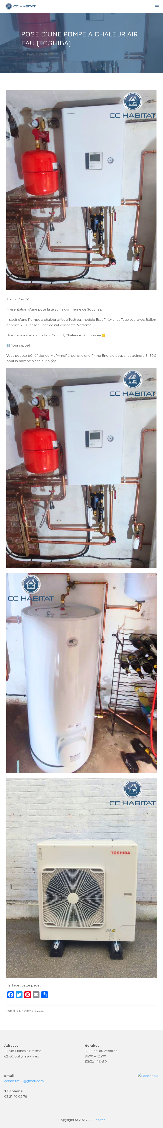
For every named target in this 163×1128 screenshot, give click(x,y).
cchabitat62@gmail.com (24, 1081)
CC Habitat (96, 1120)
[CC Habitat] (20, 6)
